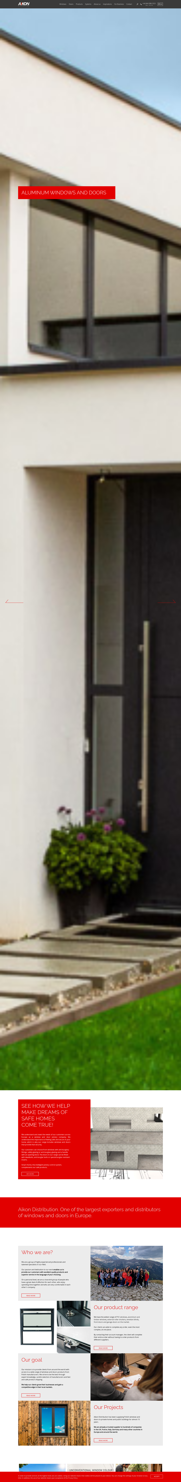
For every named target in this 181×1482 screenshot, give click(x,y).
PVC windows (122, 1317)
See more (30, 1174)
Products (79, 4)
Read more (30, 1295)
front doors (98, 1322)
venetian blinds (133, 1319)
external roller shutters (116, 1319)
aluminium (132, 1317)
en (159, 4)
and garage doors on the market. (116, 1322)
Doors (71, 4)
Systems (88, 4)
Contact (129, 4)
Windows (62, 4)
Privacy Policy (73, 1478)
